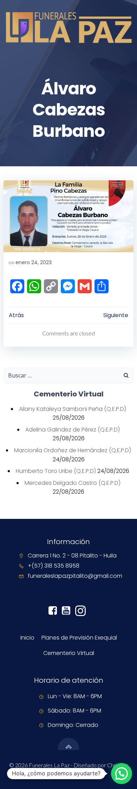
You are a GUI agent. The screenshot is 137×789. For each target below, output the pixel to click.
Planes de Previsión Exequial (79, 638)
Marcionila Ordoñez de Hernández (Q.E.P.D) (72, 450)
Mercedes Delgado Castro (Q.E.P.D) (72, 483)
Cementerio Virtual (68, 653)
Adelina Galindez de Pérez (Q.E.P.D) (72, 430)
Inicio (27, 638)
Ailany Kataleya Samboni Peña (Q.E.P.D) (72, 409)
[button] (121, 773)
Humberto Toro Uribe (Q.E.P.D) (56, 471)
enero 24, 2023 (33, 262)
